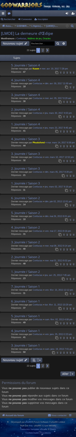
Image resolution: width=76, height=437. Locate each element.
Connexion (26, 19)
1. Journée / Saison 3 (25, 183)
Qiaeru (53, 429)
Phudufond (39, 142)
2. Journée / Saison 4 (25, 109)
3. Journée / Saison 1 (25, 345)
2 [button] (43, 50)
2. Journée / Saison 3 (25, 168)
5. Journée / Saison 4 (25, 65)
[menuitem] (72, 26)
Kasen (36, 68)
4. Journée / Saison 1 (25, 331)
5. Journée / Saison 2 (25, 213)
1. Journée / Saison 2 (25, 272)
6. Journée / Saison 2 (25, 198)
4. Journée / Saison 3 (25, 139)
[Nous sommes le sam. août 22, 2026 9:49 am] (67, 26)
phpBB (28, 422)
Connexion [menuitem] (67, 14)
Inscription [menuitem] (74, 14)
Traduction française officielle (33, 429)
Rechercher (9, 19)
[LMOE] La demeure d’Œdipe (27, 33)
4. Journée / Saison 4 (25, 80)
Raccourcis (4, 14)
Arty (31, 425)
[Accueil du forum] (38, 5)
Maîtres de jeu (35, 38)
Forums (10, 14)
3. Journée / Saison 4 (25, 95)
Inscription (43, 19)
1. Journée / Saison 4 (25, 124)
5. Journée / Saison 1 (25, 316)
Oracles (47, 38)
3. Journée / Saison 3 (25, 154)
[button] (47, 50)
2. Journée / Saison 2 (25, 257)
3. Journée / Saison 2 (25, 242)
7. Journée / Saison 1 (25, 286)
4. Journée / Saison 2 (25, 227)
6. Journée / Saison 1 (25, 301)
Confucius (21, 38)
